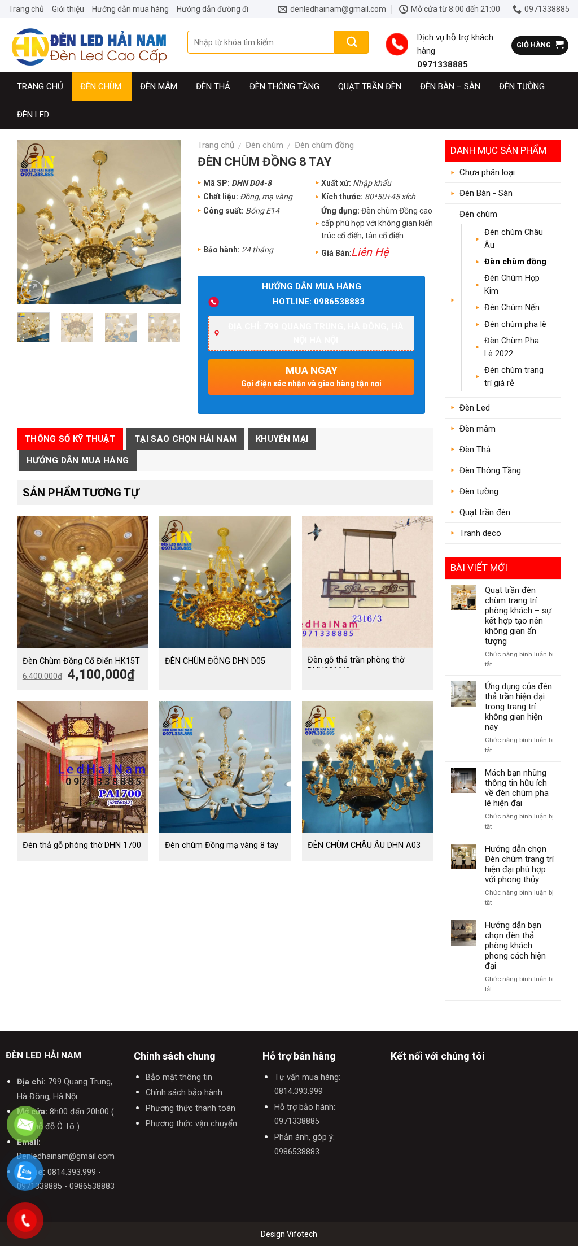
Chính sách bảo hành (184, 1092)
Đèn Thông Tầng (490, 470)
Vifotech (302, 1234)
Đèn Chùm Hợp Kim (512, 284)
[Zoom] (32, 291)
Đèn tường (522, 86)
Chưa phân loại (487, 172)
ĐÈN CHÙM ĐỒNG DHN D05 (215, 661)
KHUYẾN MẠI (282, 439)
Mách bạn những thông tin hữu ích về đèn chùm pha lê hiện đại (517, 788)
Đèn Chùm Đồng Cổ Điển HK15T (81, 661)
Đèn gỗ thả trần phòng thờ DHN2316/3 (356, 665)
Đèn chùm (100, 86)
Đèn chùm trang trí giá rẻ (514, 376)
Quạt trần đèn (484, 512)
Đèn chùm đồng (515, 262)
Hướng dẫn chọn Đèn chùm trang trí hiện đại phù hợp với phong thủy (519, 864)
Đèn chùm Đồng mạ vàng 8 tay (221, 845)
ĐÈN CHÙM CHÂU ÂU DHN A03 (364, 845)
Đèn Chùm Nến (512, 307)
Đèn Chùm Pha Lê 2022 (511, 347)
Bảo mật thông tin (179, 1077)
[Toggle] (550, 193)
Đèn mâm (158, 86)
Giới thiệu (68, 9)
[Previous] (34, 222)
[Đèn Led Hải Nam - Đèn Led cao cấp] (89, 45)
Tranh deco (480, 533)
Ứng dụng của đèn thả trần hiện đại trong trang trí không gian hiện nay (518, 706)
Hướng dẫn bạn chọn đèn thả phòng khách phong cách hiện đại (515, 945)
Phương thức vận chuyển (191, 1124)
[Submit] (352, 42)
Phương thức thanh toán (190, 1108)
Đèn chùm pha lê (515, 324)
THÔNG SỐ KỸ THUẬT (70, 439)
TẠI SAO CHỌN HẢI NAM (185, 439)
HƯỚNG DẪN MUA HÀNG (78, 460)
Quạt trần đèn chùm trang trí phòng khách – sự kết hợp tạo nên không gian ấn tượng (518, 615)
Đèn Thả (475, 450)
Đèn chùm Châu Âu (513, 239)
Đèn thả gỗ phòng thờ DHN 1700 (82, 845)
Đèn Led (33, 115)
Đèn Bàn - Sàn (486, 193)
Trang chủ (26, 9)
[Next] (163, 222)
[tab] (70, 439)
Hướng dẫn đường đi (212, 9)
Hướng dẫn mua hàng (130, 9)
